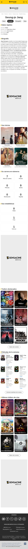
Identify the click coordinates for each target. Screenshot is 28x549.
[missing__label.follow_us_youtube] (4, 519)
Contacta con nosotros (20, 536)
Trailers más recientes (14, 346)
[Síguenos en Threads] (24, 519)
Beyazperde (6, 529)
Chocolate (7, 145)
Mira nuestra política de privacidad (13, 546)
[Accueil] (12, 2)
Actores (10, 13)
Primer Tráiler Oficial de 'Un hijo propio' (21, 324)
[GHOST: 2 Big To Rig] (16, 358)
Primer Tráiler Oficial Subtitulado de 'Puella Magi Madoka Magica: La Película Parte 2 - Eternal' (21, 415)
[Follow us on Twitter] (12, 519)
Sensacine (12, 531)
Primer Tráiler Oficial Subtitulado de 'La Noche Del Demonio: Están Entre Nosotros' (7, 342)
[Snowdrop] (7, 156)
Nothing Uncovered (21, 165)
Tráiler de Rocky (20, 342)
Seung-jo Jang (15, 13)
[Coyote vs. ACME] (3, 381)
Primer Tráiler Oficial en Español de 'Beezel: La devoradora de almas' (21, 432)
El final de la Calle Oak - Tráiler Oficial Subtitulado (21, 450)
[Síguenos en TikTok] (20, 519)
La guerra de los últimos (9, 367)
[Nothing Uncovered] (20, 156)
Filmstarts (18, 527)
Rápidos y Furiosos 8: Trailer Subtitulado (21, 306)
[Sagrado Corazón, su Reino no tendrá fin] (3, 358)
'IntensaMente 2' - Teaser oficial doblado (7, 306)
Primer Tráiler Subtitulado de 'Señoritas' (7, 415)
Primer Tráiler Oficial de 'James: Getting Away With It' (7, 450)
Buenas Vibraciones (22, 379)
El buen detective (20, 145)
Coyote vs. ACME (8, 379)
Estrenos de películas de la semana (14, 392)
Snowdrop (7, 165)
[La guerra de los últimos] (3, 369)
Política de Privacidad (14, 537)
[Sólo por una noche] (16, 369)
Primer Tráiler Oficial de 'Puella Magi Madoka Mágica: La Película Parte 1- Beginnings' (7, 432)
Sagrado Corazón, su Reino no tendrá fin (10, 357)
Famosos (6, 13)
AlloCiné (6, 527)
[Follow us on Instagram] (16, 519)
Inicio (2, 13)
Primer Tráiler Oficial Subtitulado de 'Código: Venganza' (7, 324)
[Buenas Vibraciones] (16, 381)
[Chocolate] (7, 135)
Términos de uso (5, 537)
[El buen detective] (20, 135)
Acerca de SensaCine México (8, 536)
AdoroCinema (19, 529)
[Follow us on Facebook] (8, 519)
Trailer (7, 365)
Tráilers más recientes (14, 455)
